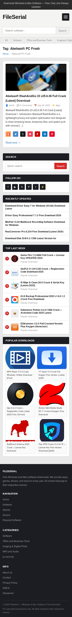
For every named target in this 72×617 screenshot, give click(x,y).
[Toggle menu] (65, 17)
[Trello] (44, 134)
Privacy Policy (10, 582)
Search (62, 30)
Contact (7, 577)
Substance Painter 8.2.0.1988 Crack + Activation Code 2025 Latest (41, 311)
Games (6, 509)
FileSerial (14, 17)
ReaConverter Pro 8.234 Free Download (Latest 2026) (34, 231)
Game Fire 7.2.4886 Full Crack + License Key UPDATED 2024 (43, 257)
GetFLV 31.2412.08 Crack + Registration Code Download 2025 (42, 270)
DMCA (6, 587)
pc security (8, 556)
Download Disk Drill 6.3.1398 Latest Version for (30, 238)
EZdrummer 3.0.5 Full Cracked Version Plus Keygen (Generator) (42, 325)
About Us (7, 572)
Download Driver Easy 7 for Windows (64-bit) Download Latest (35, 207)
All (6, 40)
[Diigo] (15, 134)
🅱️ (8, 134)
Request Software (12, 520)
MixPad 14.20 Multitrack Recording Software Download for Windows (35, 223)
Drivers (6, 515)
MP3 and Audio (11, 551)
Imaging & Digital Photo (15, 546)
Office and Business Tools (39, 40)
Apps (58, 105)
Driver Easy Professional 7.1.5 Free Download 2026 (33, 215)
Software (17, 40)
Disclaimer (8, 593)
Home (5, 53)
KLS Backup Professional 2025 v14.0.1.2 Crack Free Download (43, 298)
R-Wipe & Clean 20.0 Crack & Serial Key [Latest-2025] (42, 284)
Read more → (13, 142)
